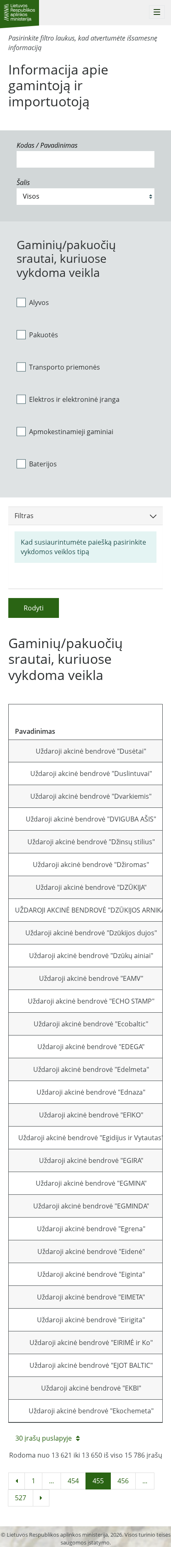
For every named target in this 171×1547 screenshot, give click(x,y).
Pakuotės (43, 334)
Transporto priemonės (64, 367)
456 (123, 1480)
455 (98, 1480)
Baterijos (43, 463)
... (51, 1480)
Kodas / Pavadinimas (47, 145)
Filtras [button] (24, 515)
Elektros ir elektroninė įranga (74, 399)
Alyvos (39, 302)
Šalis (23, 182)
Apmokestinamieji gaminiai (71, 431)
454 (73, 1480)
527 (20, 1497)
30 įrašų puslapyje (43, 1438)
